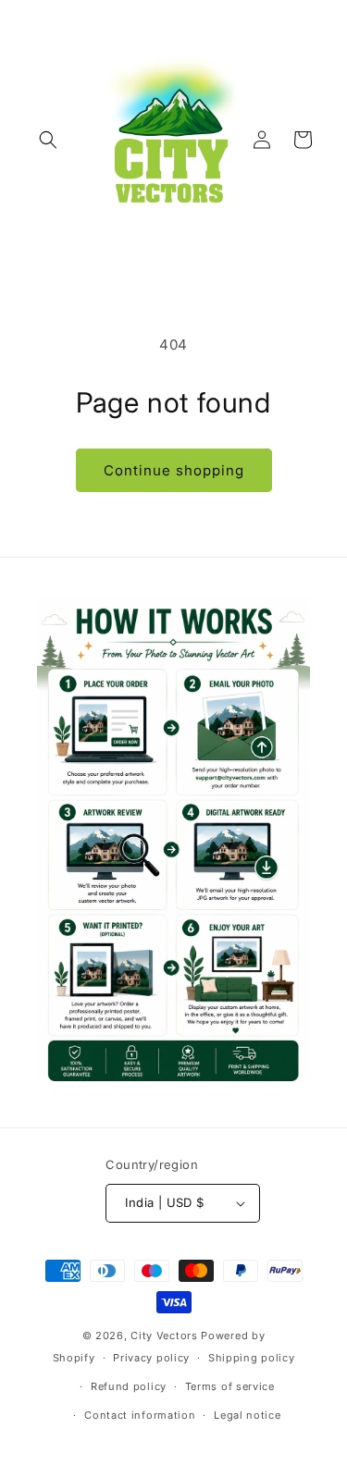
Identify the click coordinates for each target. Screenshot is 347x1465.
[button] (48, 139)
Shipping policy (251, 1357)
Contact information (139, 1415)
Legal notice (247, 1415)
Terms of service (230, 1386)
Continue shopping (174, 470)
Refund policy (129, 1386)
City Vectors (163, 1335)
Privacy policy (151, 1357)
